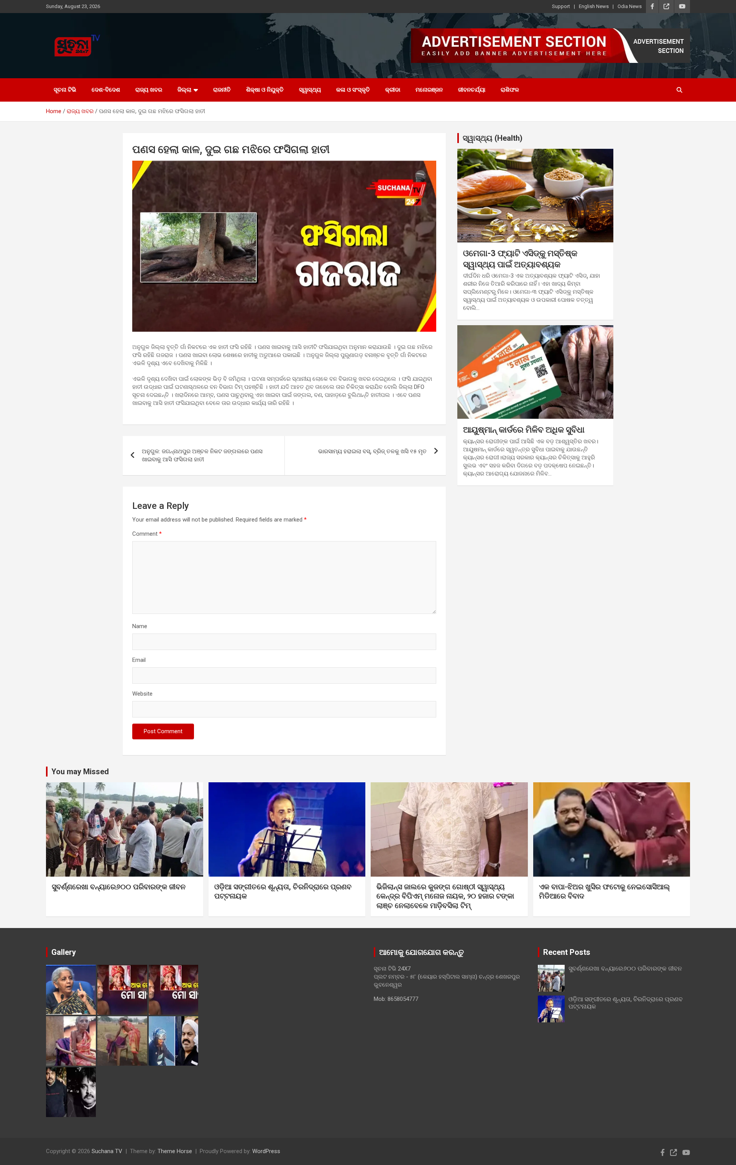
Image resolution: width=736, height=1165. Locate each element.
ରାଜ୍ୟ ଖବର (148, 89)
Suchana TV (107, 1151)
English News (594, 6)
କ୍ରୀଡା (392, 89)
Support (561, 6)
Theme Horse (175, 1151)
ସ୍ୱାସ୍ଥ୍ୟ (310, 89)
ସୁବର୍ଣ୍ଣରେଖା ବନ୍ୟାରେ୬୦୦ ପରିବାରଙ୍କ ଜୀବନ (119, 886)
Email (139, 660)
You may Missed (80, 771)
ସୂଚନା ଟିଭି (65, 89)
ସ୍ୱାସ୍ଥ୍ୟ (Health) (492, 138)
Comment (147, 533)
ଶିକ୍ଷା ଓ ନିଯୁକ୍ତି (265, 89)
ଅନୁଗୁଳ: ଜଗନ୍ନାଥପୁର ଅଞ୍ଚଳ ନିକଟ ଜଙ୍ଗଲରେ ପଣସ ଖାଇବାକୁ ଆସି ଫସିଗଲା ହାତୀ (202, 455)
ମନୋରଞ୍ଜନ (429, 89)
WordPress (266, 1151)
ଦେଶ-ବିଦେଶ (106, 89)
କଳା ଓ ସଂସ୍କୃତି (353, 89)
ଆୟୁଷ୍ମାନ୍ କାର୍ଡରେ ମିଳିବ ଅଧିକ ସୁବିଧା (524, 429)
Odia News (630, 6)
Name (139, 626)
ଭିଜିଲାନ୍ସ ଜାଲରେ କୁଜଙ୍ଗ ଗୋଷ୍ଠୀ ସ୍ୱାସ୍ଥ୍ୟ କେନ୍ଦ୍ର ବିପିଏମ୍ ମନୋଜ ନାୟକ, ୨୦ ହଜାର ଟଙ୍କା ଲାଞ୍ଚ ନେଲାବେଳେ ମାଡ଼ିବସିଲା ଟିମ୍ (445, 896)
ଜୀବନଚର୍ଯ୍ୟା (471, 89)
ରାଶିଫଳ (510, 89)
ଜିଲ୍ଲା (184, 89)
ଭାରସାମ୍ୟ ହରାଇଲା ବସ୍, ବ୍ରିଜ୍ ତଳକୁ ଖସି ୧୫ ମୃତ (372, 451)
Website (142, 693)
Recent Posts (566, 952)
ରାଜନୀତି (222, 89)
